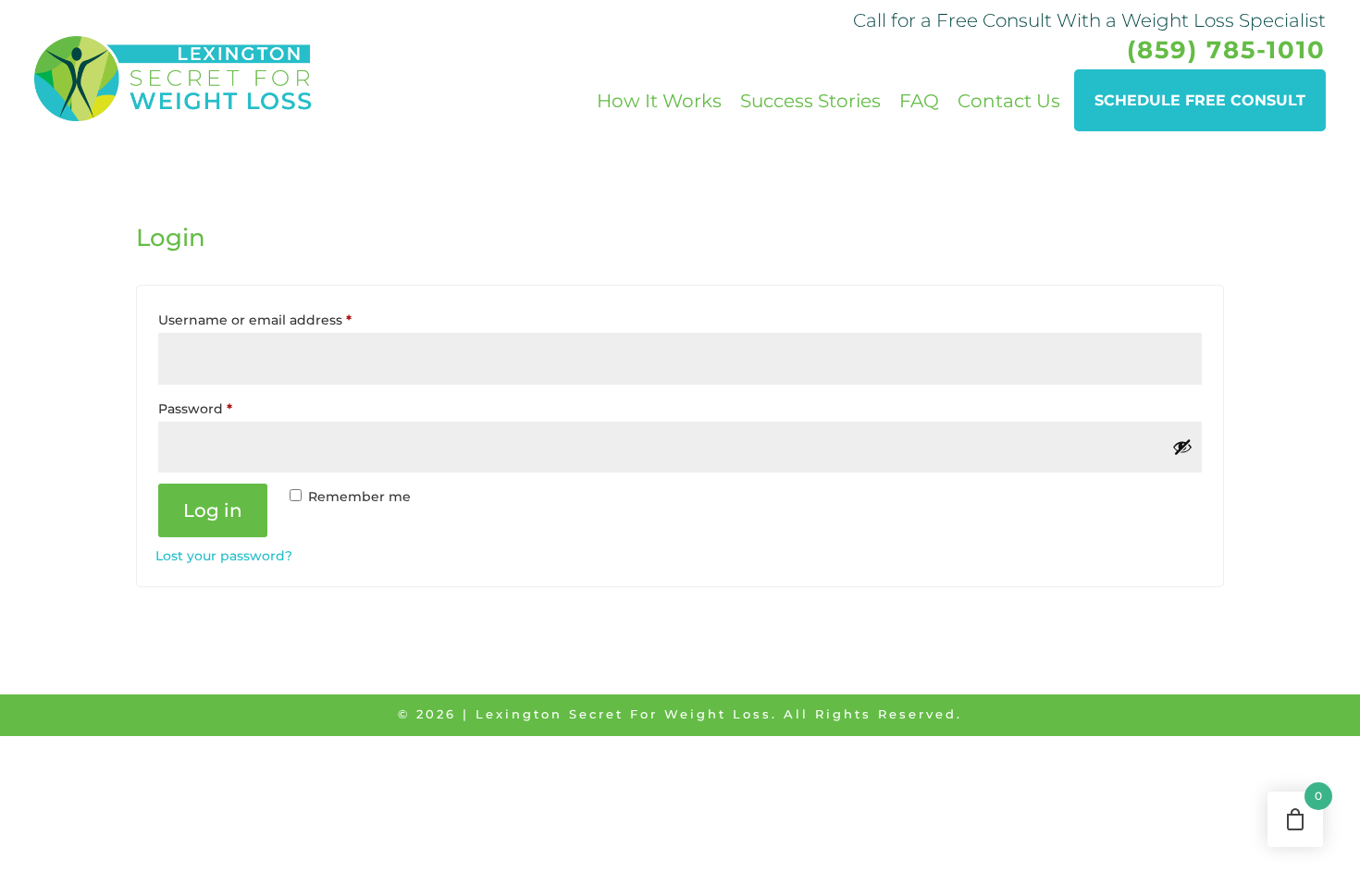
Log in (212, 510)
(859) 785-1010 (1226, 50)
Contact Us (1009, 101)
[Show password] (1182, 446)
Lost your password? (223, 555)
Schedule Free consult (1199, 100)
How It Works (659, 101)
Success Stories (810, 101)
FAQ (919, 101)
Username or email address (285, 319)
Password (225, 408)
